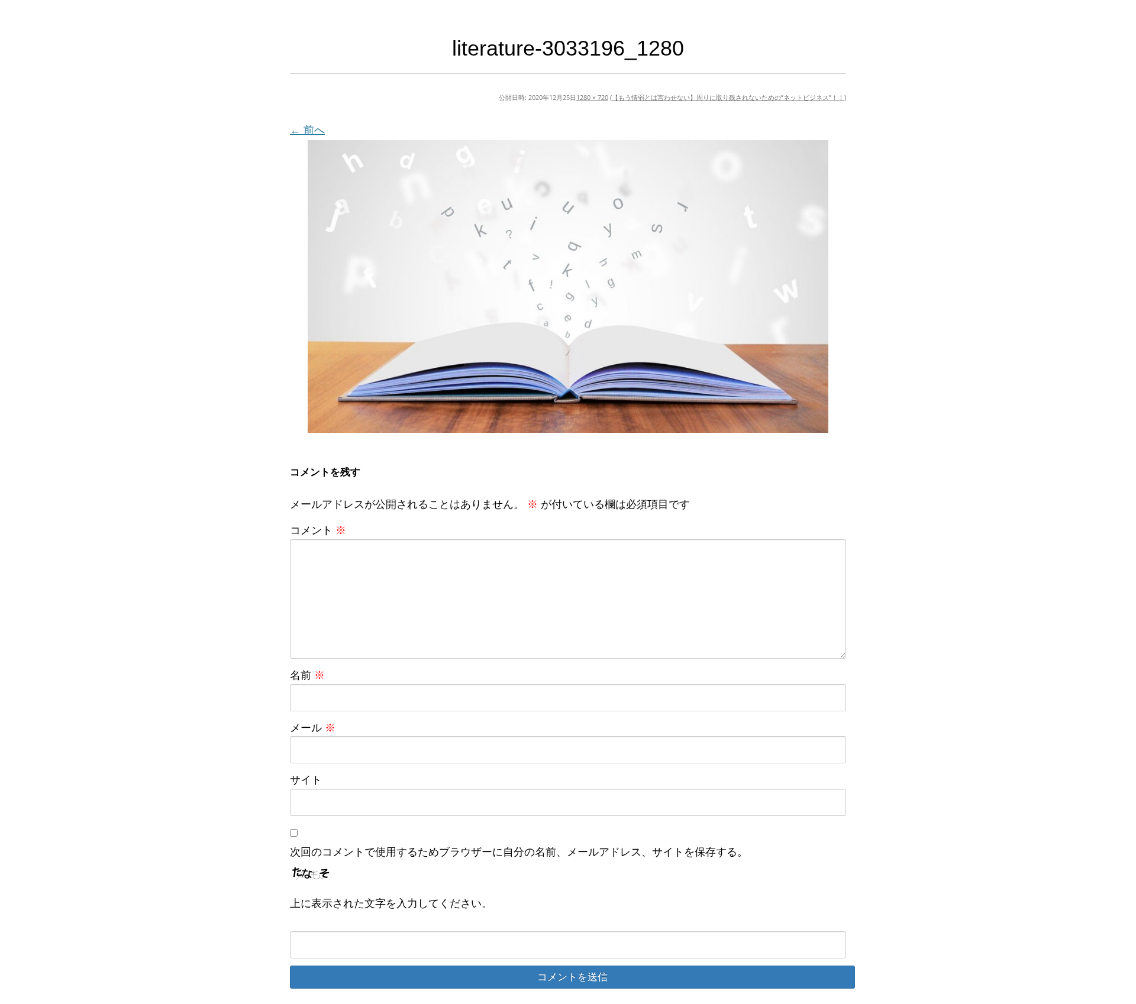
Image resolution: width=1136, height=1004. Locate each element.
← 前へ (307, 129)
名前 (307, 675)
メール (312, 727)
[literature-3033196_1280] (568, 286)
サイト (306, 779)
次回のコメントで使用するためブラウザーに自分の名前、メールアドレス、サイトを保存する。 (519, 851)
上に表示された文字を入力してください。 (391, 903)
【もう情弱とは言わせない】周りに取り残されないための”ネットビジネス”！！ (728, 97)
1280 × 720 (592, 97)
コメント (318, 530)
